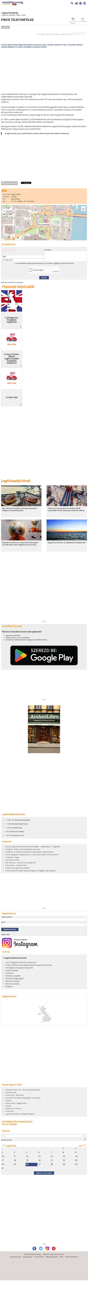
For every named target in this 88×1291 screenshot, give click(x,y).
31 (3, 1168)
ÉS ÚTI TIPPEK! (9, 1124)
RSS (61, 1257)
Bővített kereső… (7, 1140)
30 (76, 1164)
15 (64, 1156)
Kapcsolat (28, 1257)
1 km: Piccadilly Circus (14, 835)
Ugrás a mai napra (44, 1173)
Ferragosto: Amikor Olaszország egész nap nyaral (22, 849)
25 (15, 1164)
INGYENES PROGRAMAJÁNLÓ (17, 1121)
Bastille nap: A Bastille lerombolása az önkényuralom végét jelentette (29, 852)
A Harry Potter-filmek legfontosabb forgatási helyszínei (28, 965)
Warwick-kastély (12, 984)
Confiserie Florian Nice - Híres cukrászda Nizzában (22, 1090)
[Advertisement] (44, 71)
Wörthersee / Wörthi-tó (13, 1108)
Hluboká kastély (10, 1092)
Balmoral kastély (12, 981)
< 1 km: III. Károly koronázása (17, 820)
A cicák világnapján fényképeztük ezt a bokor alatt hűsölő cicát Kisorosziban (31, 855)
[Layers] (83, 208)
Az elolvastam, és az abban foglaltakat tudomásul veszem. (44, 263)
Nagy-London (21, 15)
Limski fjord (9, 1111)
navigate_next (85, 1139)
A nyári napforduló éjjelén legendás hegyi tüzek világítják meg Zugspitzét (30, 871)
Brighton (9, 986)
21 (52, 1160)
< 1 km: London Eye (13, 827)
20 (39, 1160)
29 (64, 1164)
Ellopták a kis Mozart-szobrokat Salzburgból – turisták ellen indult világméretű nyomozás (20, 543)
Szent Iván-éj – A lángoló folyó (16, 865)
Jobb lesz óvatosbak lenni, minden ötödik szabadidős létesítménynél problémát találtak (66, 509)
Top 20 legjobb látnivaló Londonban (20, 962)
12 (27, 1156)
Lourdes (8, 1106)
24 (3, 1164)
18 (15, 1160)
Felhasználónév (6, 917)
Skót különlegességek (14, 978)
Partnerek (39, 1257)
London (5, 27)
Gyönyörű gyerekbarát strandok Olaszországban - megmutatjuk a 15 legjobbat (32, 847)
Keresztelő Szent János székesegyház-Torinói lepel (22, 1098)
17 (3, 1160)
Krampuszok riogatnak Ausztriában (17, 868)
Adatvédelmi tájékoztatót (26, 263)
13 (39, 1156)
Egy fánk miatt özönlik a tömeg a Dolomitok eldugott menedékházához (19, 509)
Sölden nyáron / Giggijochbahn (16, 1103)
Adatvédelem (71, 1257)
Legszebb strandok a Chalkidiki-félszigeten (20, 1114)
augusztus (11, 1145)
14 (52, 1156)
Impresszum (15, 1257)
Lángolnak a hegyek (12, 857)
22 (64, 1160)
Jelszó (3, 922)
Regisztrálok (5, 934)
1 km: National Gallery (14, 831)
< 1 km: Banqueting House (16, 824)
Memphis (8, 1100)
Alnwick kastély (11, 970)
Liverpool (9, 973)
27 (39, 1164)
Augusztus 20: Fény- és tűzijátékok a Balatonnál (66, 542)
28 (52, 1164)
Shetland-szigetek (12, 976)
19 (27, 1160)
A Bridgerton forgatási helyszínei (19, 968)
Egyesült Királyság (8, 15)
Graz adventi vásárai (12, 860)
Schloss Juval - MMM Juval (14, 1095)
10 (3, 1156)
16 (76, 1156)
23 (76, 1160)
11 (15, 1156)
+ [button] (4, 208)
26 (27, 1164)
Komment (47, 250)
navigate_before (3, 1145)
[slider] (79, 33)
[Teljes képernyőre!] (4, 214)
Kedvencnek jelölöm (10, 183)
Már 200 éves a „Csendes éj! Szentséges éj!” (20, 863)
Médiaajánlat (52, 1257)
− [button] (4, 211)
